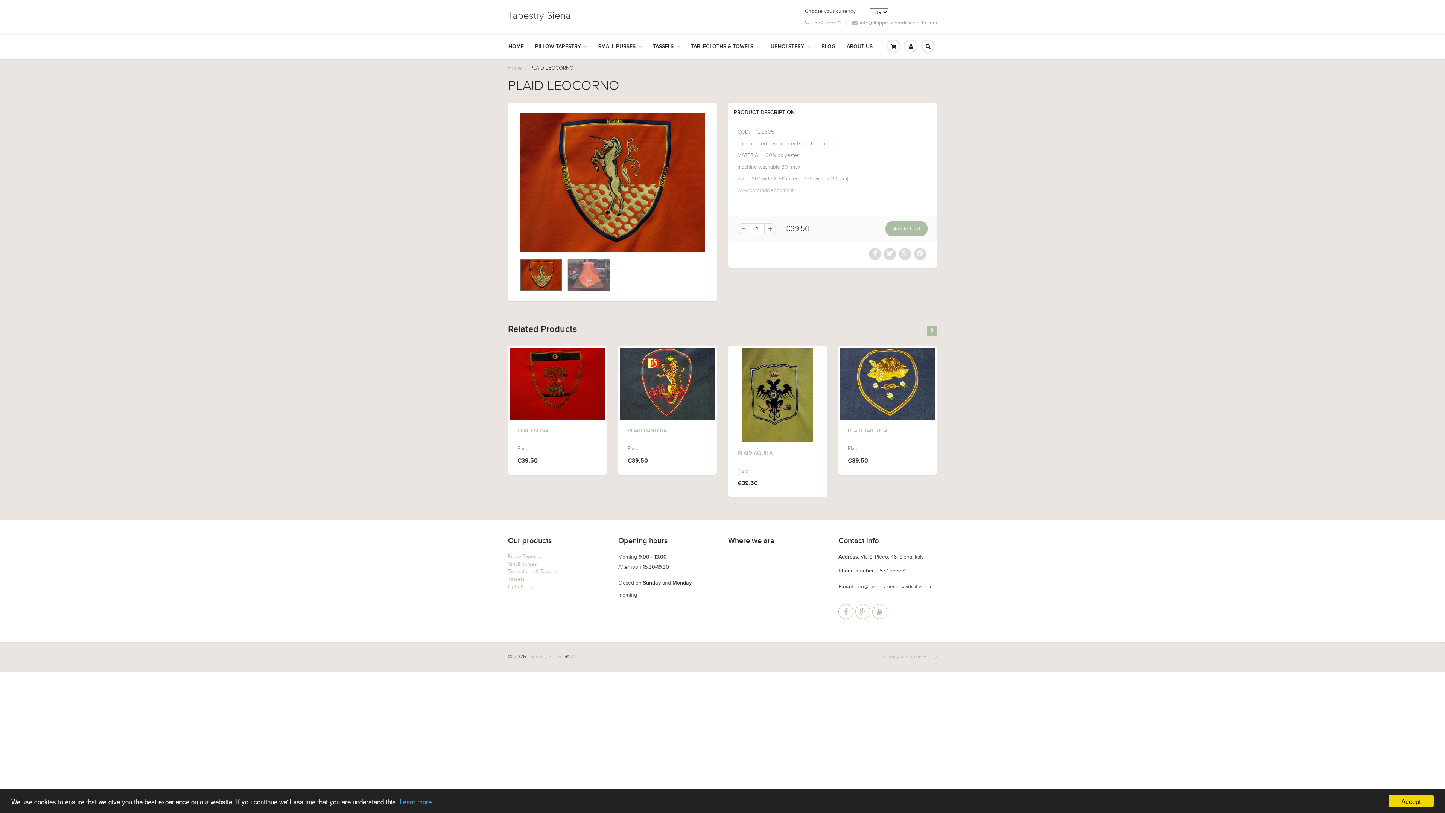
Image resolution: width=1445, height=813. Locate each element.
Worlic (577, 656)
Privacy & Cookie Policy (910, 656)
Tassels (663, 46)
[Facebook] (845, 611)
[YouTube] (879, 611)
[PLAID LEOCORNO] (612, 182)
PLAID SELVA (532, 431)
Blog (828, 46)
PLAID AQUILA (755, 453)
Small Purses (617, 46)
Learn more (416, 801)
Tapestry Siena (539, 15)
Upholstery (787, 46)
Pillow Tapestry (558, 46)
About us (860, 46)
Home (516, 46)
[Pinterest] (862, 611)
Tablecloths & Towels (722, 46)
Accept (1411, 801)
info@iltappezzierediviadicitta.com (898, 23)
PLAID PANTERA (647, 431)
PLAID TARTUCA (867, 431)
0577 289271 (826, 23)
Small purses (522, 564)
